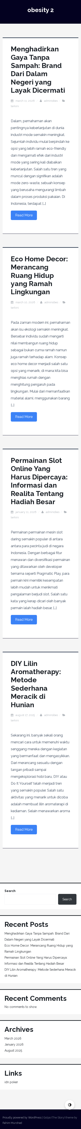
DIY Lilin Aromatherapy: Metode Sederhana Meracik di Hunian (36, 684)
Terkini (15, 106)
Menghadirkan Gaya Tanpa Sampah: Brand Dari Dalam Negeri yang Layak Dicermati (38, 69)
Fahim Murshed (12, 1122)
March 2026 (13, 1038)
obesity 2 (40, 10)
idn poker (11, 1082)
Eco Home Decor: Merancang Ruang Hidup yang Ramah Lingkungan (39, 275)
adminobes (51, 100)
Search (10, 891)
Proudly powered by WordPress (22, 1117)
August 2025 (13, 1050)
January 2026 (14, 1044)
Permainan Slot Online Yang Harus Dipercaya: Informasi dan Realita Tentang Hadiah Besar (39, 481)
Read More (24, 215)
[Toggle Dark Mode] (70, 1105)
